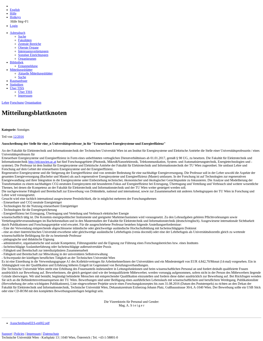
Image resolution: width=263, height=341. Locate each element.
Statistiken (16, 84)
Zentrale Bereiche (29, 44)
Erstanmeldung (28, 66)
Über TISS (17, 88)
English (15, 9)
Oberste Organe (28, 47)
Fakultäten (25, 40)
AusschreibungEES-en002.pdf (30, 323)
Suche (22, 36)
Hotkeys (15, 17)
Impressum (25, 95)
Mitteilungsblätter (21, 69)
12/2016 (18, 136)
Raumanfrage (18, 81)
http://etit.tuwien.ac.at (42, 161)
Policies (19, 333)
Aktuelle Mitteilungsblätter (35, 73)
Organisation (33, 102)
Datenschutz (51, 333)
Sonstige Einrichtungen (33, 55)
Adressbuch (17, 32)
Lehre (5, 102)
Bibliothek (16, 62)
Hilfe (13, 13)
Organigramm (27, 58)
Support (7, 333)
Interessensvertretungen (33, 51)
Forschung (17, 102)
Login (14, 26)
